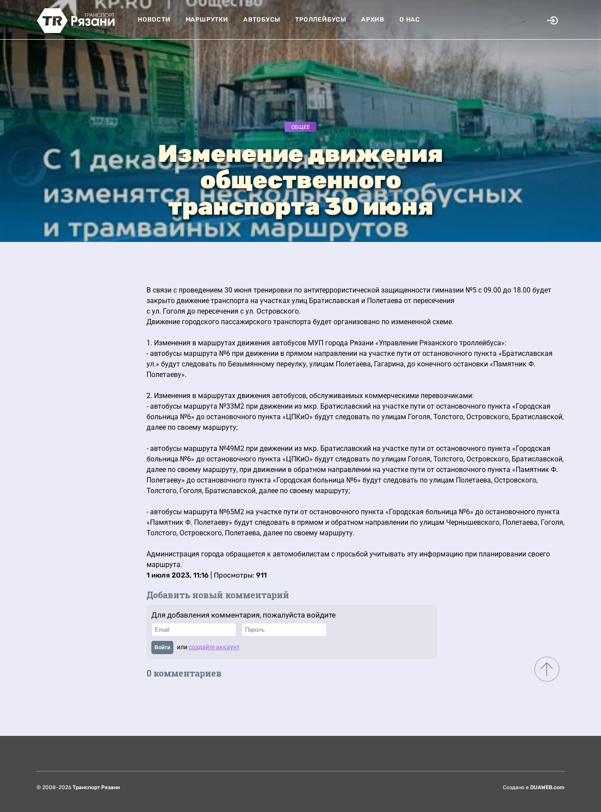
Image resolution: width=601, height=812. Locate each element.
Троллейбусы (320, 19)
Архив (373, 19)
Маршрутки (207, 19)
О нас (409, 19)
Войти (162, 647)
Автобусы (261, 19)
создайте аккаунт (214, 647)
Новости (154, 19)
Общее (300, 127)
